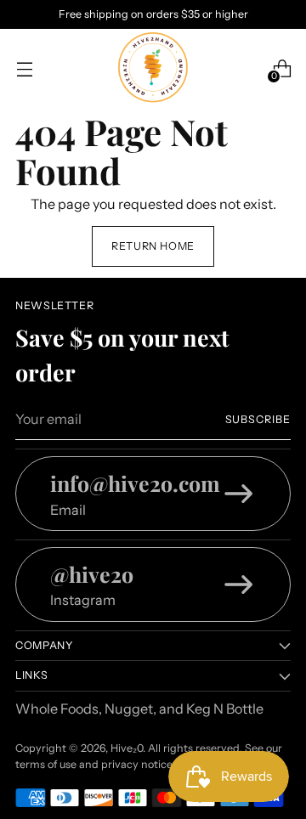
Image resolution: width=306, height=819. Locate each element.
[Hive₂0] (153, 68)
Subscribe (258, 419)
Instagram (83, 599)
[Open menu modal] (24, 68)
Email (68, 509)
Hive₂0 (126, 748)
